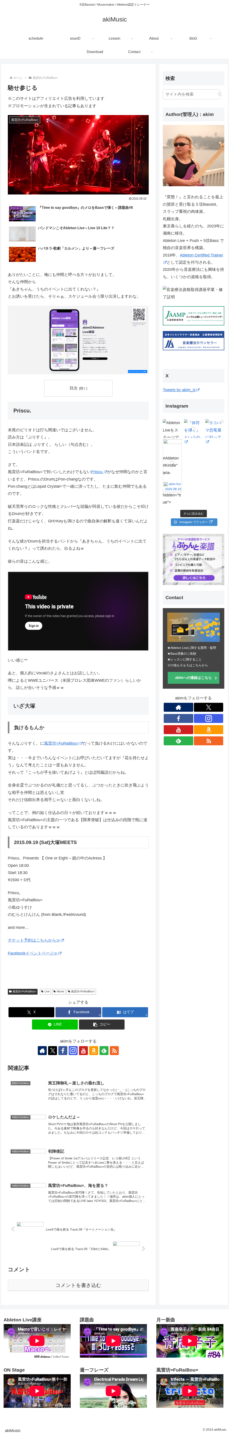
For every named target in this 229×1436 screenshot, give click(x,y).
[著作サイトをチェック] (42, 1050)
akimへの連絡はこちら (193, 678)
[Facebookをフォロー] (62, 1050)
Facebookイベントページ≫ (33, 953)
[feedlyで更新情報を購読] (104, 1050)
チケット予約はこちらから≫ (34, 940)
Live (47, 991)
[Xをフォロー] (52, 1050)
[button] (102, 1024)
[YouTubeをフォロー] (83, 1050)
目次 (74, 388)
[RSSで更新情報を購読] (114, 1050)
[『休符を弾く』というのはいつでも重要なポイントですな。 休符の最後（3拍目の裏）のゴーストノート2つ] (193, 428)
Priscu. (97, 472)
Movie (60, 991)
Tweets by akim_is (179, 390)
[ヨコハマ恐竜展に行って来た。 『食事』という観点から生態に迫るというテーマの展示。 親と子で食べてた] (214, 428)
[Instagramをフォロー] (73, 1050)
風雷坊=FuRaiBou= (61, 743)
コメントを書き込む (78, 1285)
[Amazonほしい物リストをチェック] (93, 1050)
